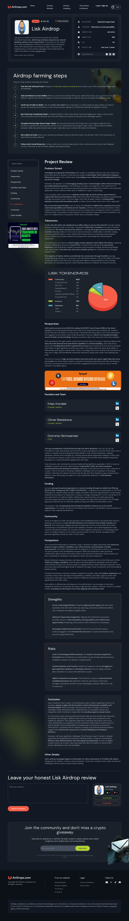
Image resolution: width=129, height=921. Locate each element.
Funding (14, 193)
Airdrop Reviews (60, 882)
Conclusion (15, 210)
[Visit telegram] (113, 54)
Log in (98, 6)
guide (108, 98)
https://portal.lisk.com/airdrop (65, 86)
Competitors (18, 204)
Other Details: (16, 215)
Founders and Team (18, 187)
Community (15, 199)
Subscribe (82, 848)
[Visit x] (110, 54)
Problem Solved (17, 171)
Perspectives (16, 182)
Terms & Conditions (74, 855)
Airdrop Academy (61, 886)
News (33, 6)
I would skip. (107, 803)
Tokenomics (15, 176)
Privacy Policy (84, 886)
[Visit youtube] (107, 54)
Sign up (105, 6)
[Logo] (17, 7)
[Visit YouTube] (106, 882)
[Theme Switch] (116, 7)
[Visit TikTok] (115, 882)
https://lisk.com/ (87, 54)
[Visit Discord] (119, 882)
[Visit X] (111, 882)
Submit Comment (18, 809)
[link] (23, 235)
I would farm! (107, 798)
